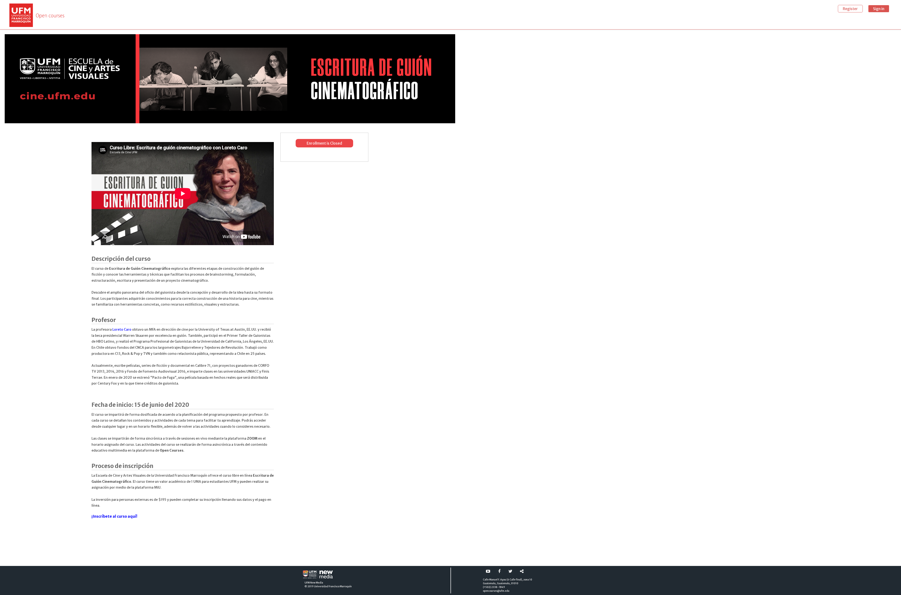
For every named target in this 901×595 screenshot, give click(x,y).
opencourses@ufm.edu (496, 590)
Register (850, 8)
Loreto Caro (121, 329)
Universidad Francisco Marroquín (333, 586)
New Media (316, 582)
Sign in (878, 8)
